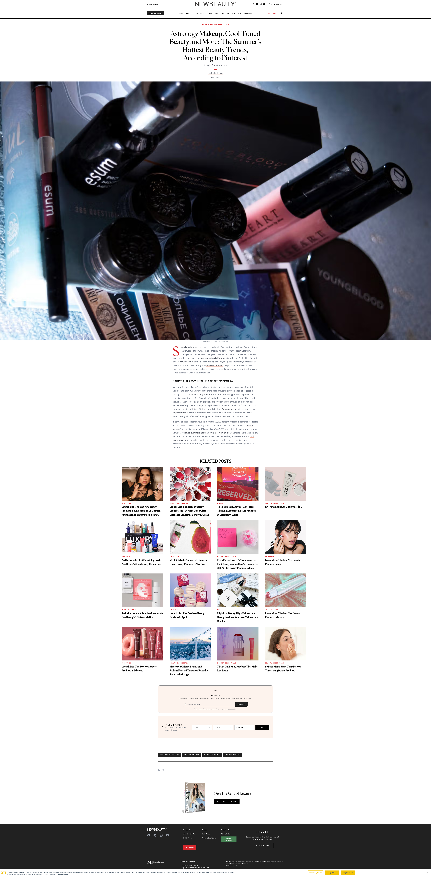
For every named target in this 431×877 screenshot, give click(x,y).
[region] (215, 873)
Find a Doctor (225, 830)
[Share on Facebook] (159, 770)
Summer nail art (229, 409)
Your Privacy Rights (315, 873)
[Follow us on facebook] (253, 4)
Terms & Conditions (209, 838)
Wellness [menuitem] (248, 13)
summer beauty (232, 755)
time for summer (214, 365)
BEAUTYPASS (271, 13)
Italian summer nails (194, 432)
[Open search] (282, 13)
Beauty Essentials (219, 24)
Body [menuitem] (210, 13)
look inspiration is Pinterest (213, 358)
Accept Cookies (347, 873)
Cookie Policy (187, 838)
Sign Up (240, 704)
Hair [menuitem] (217, 13)
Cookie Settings (229, 839)
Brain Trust (206, 834)
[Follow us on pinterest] (257, 4)
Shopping (126, 503)
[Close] (427, 872)
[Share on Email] (163, 770)
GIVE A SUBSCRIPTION (226, 802)
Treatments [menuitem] (199, 13)
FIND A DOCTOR (156, 13)
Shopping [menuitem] (236, 13)
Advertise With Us (189, 834)
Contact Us (187, 830)
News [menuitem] (181, 13)
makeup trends (212, 755)
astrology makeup (169, 755)
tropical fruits (179, 412)
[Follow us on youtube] (264, 4)
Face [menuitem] (188, 13)
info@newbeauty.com (187, 869)
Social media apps (189, 347)
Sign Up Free (263, 845)
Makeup (221, 503)
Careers (204, 830)
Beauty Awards (129, 610)
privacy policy (232, 709)
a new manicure (185, 361)
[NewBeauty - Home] (215, 4)
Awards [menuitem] (225, 13)
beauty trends (191, 755)
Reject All (332, 873)
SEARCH (262, 727)
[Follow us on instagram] (261, 4)
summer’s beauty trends (198, 394)
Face (219, 610)
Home (204, 24)
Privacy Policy (226, 834)
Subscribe (153, 4)
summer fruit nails (219, 432)
